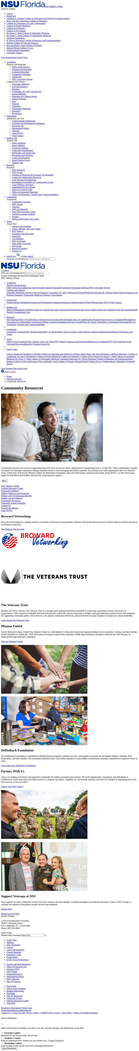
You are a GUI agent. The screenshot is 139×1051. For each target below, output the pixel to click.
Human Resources (14, 974)
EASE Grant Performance (18, 959)
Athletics (10, 942)
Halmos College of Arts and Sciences (22, 43)
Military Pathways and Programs (15, 493)
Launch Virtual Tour (23, 1008)
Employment (12, 957)
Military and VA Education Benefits (16, 496)
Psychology (17, 113)
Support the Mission (9, 508)
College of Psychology (16, 31)
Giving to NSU (13, 969)
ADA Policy (66, 1013)
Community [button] (12, 197)
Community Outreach (21, 202)
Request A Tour (8, 1008)
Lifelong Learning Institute (23, 214)
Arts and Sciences (19, 86)
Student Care (17, 162)
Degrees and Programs (21, 69)
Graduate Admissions (16, 38)
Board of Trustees (19, 248)
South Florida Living (21, 160)
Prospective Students (10, 491)
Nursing (15, 104)
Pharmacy (16, 111)
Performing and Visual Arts (23, 153)
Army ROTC (17, 133)
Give (3, 57)
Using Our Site (18, 1013)
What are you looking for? (18, 259)
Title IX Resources (15, 996)
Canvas (10, 13)
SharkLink (11, 16)
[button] (20, 256)
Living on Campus (20, 148)
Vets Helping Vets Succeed (12, 529)
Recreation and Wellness (22, 155)
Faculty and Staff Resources (19, 964)
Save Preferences (9, 1048)
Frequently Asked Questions (13, 503)
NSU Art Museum (20, 209)
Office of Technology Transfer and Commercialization (35, 194)
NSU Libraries (13, 979)
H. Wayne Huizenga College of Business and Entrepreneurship (34, 40)
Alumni (15, 216)
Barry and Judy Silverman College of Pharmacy (27, 21)
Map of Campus (13, 981)
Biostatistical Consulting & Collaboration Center (32, 182)
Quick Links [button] (12, 349)
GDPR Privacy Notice (50, 1013)
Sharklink (11, 993)
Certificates (17, 77)
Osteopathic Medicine (21, 109)
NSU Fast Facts (19, 241)
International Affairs (20, 128)
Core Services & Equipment (24, 180)
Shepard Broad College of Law (20, 48)
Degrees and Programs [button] (16, 285)
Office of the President (21, 226)
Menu (4, 481)
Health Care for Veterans (11, 498)
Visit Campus (17, 135)
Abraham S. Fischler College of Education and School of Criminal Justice (38, 18)
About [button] (9, 221)
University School (14, 53)
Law (14, 101)
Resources (16, 236)
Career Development (21, 158)
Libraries (16, 207)
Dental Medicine (19, 94)
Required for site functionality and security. (19, 1034)
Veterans (15, 131)
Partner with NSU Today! (12, 786)
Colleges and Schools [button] (16, 290)
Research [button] (10, 165)
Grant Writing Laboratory (23, 185)
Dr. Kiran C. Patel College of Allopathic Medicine (28, 33)
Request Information (15, 991)
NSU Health (17, 204)
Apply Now (22, 57)
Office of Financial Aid (16, 967)
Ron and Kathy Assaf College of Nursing (24, 45)
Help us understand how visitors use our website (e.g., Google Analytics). (32, 1039)
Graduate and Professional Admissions (28, 123)
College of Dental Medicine (18, 26)
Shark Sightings (19, 143)
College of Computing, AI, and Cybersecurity (26, 23)
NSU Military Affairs (10, 486)
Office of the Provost (21, 67)
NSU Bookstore (13, 945)
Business (16, 89)
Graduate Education (20, 72)
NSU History (17, 231)
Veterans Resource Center (12, 488)
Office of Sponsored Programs (25, 192)
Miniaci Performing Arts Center (25, 219)
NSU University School (22, 79)
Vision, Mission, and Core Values (26, 229)
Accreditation (17, 239)
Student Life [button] (12, 138)
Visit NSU (11, 1003)
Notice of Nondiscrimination (85, 1013)
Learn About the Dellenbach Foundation (18, 765)
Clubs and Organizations (22, 150)
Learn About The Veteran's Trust (15, 620)
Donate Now (6, 909)
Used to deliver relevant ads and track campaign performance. (27, 1044)
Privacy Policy (33, 1013)
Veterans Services (14, 379)
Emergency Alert (14, 955)
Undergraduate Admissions (18, 50)
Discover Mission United (12, 641)
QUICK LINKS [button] (8, 9)
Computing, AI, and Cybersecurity (27, 91)
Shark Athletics (18, 145)
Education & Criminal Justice (24, 96)
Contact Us (17, 251)
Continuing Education (21, 74)
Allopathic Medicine (20, 84)
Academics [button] (11, 62)
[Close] (2, 1024)
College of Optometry (16, 28)
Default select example (10, 935)
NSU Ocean (17, 172)
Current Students (14, 952)
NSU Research (18, 170)
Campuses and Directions (23, 234)
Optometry (16, 106)
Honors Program (19, 99)
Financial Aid (17, 126)
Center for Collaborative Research (26, 177)
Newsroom (16, 246)
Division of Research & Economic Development (32, 175)
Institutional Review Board (23, 187)
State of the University (21, 243)
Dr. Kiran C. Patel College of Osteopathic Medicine (29, 35)
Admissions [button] (12, 116)
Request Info (11, 57)
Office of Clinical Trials (22, 189)
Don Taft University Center (23, 212)
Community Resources (11, 501)
